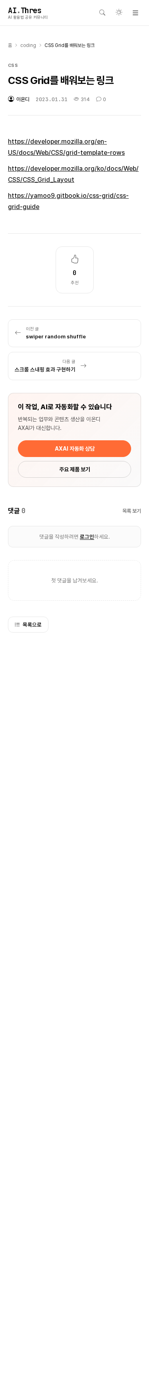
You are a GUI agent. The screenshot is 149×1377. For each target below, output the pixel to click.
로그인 (87, 536)
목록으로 (32, 624)
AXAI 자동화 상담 (75, 448)
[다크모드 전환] (119, 13)
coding (28, 45)
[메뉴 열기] (135, 13)
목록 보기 (131, 511)
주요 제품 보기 (74, 469)
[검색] (102, 13)
